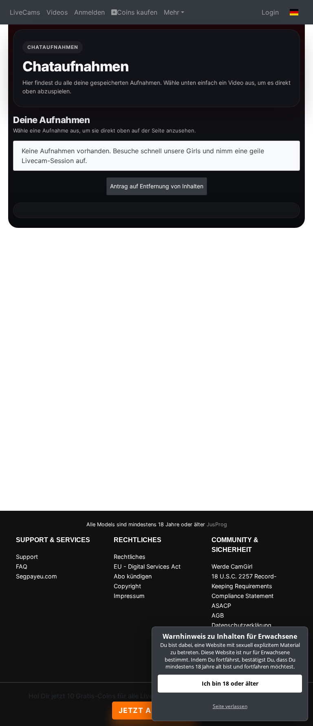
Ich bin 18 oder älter (230, 683)
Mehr (171, 12)
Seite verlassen (230, 706)
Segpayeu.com (36, 576)
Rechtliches (129, 556)
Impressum (129, 595)
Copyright (127, 586)
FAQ (21, 566)
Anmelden (89, 12)
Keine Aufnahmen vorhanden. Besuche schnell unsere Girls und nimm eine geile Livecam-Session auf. (143, 156)
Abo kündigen (133, 576)
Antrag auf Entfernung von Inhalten (156, 186)
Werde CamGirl (232, 566)
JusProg (217, 524)
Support (27, 556)
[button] (294, 12)
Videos (57, 12)
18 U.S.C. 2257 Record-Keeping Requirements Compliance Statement (244, 586)
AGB (218, 615)
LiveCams (25, 12)
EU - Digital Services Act (147, 566)
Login (270, 12)
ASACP (221, 605)
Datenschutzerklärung (241, 625)
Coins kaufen (137, 12)
